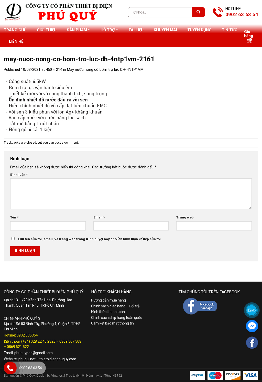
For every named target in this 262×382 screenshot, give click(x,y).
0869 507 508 (70, 341)
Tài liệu (136, 30)
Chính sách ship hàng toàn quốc (116, 318)
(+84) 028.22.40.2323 (38, 341)
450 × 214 (54, 69)
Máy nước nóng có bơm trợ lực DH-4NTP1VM (105, 69)
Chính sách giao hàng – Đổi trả (115, 306)
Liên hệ (16, 41)
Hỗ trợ (108, 30)
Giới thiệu (47, 30)
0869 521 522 (18, 347)
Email (99, 217)
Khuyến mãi (165, 30)
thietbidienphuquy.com (57, 359)
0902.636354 (27, 335)
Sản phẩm (77, 30)
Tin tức (229, 30)
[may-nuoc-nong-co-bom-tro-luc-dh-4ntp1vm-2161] (61, 105)
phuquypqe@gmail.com (33, 353)
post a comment (66, 142)
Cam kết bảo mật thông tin (112, 323)
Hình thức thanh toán (108, 312)
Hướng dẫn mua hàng (108, 300)
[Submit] (198, 12)
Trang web (185, 217)
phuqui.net (27, 359)
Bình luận (19, 174)
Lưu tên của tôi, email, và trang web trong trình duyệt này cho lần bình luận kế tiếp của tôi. (90, 239)
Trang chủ (15, 30)
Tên (14, 217)
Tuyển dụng (199, 30)
